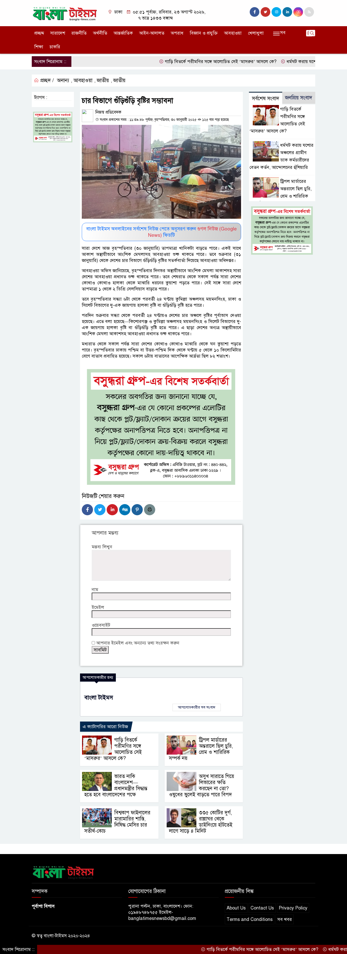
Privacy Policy (293, 908)
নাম (95, 589)
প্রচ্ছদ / (46, 80)
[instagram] (276, 12)
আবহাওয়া (233, 33)
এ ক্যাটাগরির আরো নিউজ (105, 726)
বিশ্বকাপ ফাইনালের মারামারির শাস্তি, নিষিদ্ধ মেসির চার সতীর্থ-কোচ (117, 822)
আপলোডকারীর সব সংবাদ (196, 707)
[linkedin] (287, 12)
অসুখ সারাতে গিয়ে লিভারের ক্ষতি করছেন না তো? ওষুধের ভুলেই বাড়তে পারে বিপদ (201, 785)
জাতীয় (103, 80)
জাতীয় (119, 80)
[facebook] (254, 12)
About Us (236, 908)
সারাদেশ (57, 33)
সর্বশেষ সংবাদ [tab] (265, 98)
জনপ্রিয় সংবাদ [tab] (298, 98)
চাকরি (55, 47)
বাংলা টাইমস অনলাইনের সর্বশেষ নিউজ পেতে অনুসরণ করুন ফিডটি (161, 232)
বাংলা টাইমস (98, 697)
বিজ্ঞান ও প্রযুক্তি (204, 33)
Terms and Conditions (250, 919)
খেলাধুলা (256, 33)
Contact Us (262, 908)
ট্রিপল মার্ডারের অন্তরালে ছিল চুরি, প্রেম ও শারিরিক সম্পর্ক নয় (201, 749)
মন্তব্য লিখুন (102, 547)
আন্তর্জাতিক (123, 33)
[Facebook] (87, 509)
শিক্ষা (38, 47)
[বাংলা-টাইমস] (65, 13)
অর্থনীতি (100, 33)
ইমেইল (98, 607)
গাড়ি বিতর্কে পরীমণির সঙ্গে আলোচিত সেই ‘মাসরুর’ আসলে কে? (196, 61)
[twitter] (265, 12)
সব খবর (284, 919)
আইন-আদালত (151, 33)
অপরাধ (177, 33)
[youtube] (298, 12)
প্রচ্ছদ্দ (39, 33)
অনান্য (63, 80)
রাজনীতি (79, 33)
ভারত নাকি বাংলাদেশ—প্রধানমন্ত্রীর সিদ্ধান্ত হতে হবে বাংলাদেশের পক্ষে (115, 785)
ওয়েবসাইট (101, 625)
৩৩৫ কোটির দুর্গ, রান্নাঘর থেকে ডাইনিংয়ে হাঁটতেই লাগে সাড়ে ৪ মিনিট (200, 822)
